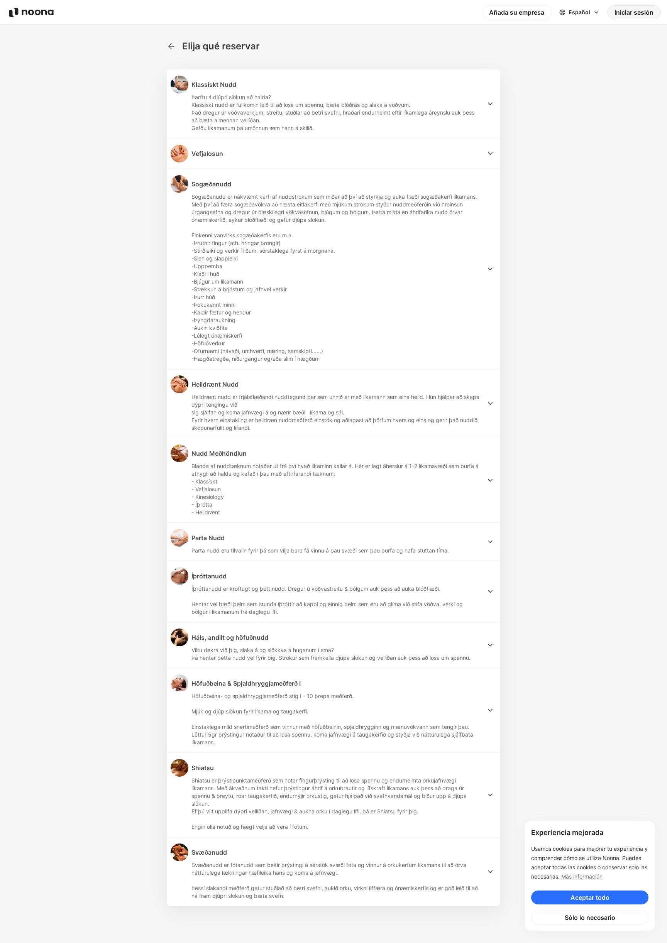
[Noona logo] (31, 12)
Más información (582, 876)
